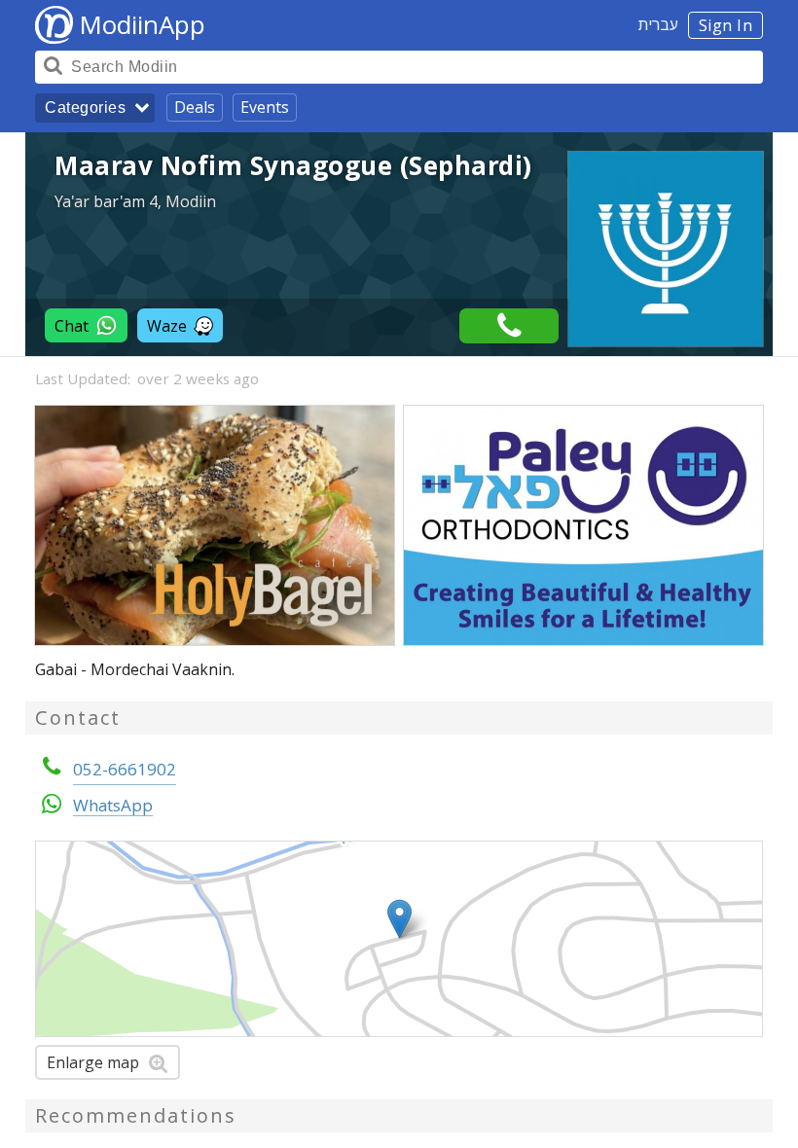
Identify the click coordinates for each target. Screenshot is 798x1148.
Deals (194, 107)
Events (264, 107)
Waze (167, 326)
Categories (85, 107)
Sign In (726, 25)
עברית (658, 24)
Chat (71, 326)
